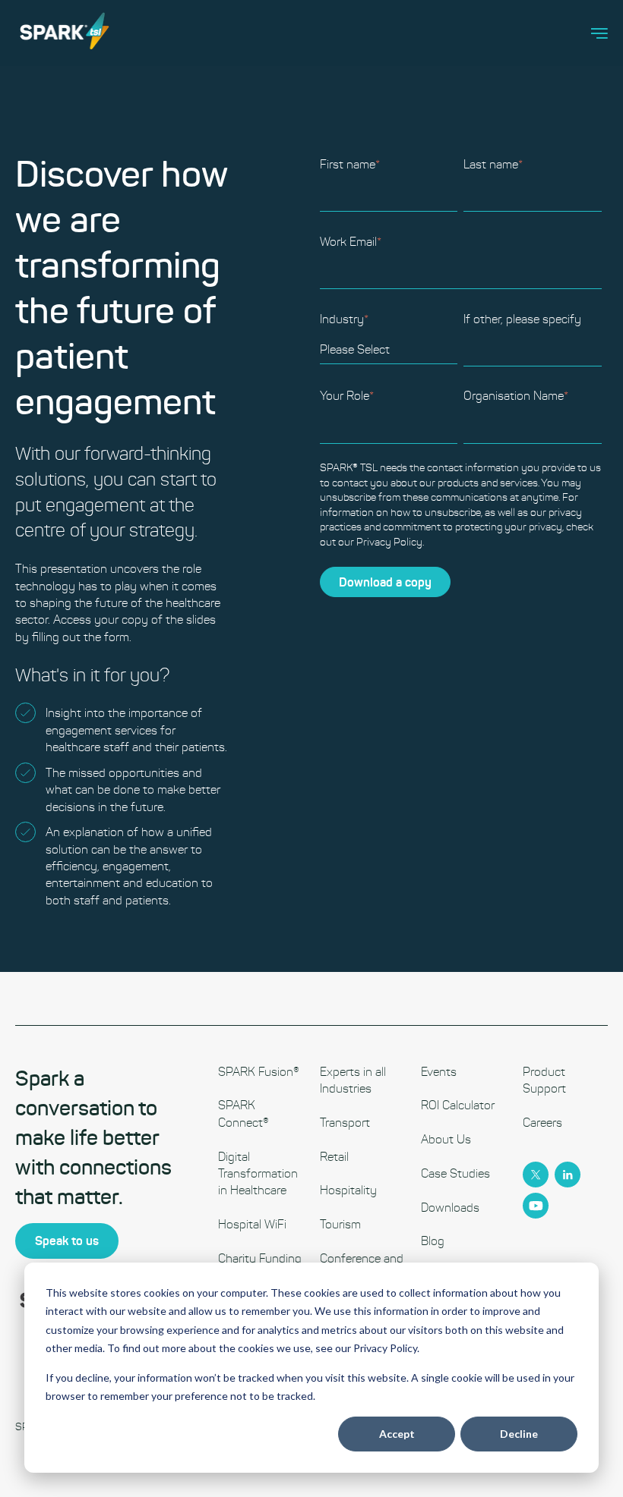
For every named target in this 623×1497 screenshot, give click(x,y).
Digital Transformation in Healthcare (258, 1173)
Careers (542, 1122)
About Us (446, 1139)
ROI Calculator (458, 1105)
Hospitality (348, 1190)
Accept (397, 1433)
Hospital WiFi (252, 1224)
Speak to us (67, 1240)
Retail (334, 1156)
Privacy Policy (389, 542)
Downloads (450, 1207)
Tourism (340, 1224)
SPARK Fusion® (258, 1072)
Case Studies (455, 1173)
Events (439, 1072)
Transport (345, 1122)
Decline (519, 1433)
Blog (432, 1241)
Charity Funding (260, 1258)
